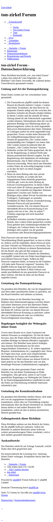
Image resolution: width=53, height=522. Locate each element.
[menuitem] (16, 27)
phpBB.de (33, 487)
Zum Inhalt (6, 7)
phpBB (16, 480)
